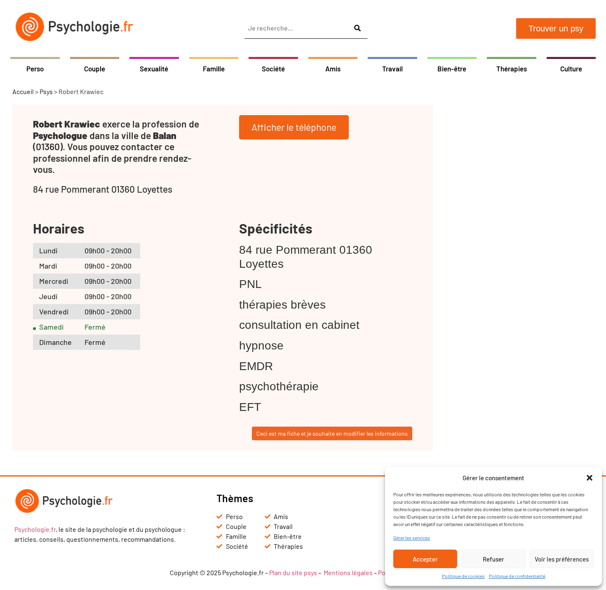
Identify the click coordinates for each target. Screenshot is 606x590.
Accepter (425, 559)
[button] (589, 478)
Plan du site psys (293, 572)
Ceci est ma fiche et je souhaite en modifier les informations (332, 433)
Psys (46, 91)
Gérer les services (411, 537)
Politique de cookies (463, 576)
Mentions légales (348, 572)
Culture (571, 68)
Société (273, 68)
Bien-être (451, 68)
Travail (392, 68)
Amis (333, 68)
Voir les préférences (562, 559)
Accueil (23, 91)
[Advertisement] (519, 228)
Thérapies (511, 68)
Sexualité (154, 68)
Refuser (493, 559)
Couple (94, 68)
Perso (35, 68)
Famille (214, 68)
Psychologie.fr (35, 529)
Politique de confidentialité (517, 576)
